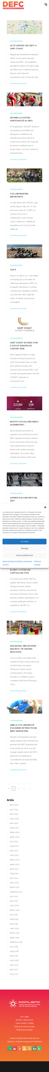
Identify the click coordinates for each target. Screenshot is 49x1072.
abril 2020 (14, 901)
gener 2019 (14, 938)
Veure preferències (24, 555)
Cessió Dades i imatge (24, 1023)
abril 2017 (14, 970)
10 (19, 788)
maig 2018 (14, 951)
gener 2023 (14, 864)
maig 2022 (14, 873)
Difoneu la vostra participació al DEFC (21, 119)
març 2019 (14, 928)
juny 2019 (14, 915)
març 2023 (14, 855)
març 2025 (14, 819)
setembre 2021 (16, 892)
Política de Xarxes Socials (24, 1027)
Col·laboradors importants (19, 195)
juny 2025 (14, 810)
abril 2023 (14, 851)
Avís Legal (24, 1017)
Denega (24, 548)
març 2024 (14, 828)
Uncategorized (16, 41)
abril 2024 (14, 823)
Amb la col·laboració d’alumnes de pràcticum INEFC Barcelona (23, 728)
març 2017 (14, 974)
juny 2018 (14, 947)
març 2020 (14, 905)
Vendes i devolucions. (25, 1020)
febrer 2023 (14, 860)
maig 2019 (14, 919)
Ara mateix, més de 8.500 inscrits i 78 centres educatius (23, 648)
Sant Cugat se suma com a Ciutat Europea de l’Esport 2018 (24, 345)
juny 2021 (14, 896)
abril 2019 (14, 924)
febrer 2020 (15, 910)
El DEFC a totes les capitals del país (20, 571)
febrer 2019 (14, 933)
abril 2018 (14, 956)
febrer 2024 (14, 832)
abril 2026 (14, 805)
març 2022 (14, 883)
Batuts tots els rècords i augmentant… (24, 423)
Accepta (24, 541)
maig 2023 (14, 846)
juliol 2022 (14, 869)
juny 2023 (14, 841)
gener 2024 (14, 837)
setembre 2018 (16, 942)
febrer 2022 (14, 887)
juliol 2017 (14, 965)
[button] (45, 507)
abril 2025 (14, 814)
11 (24, 788)
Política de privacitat (24, 1030)
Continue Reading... (19, 83)
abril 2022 (14, 878)
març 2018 (14, 960)
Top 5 (13, 269)
